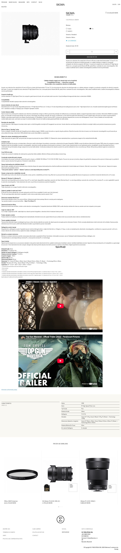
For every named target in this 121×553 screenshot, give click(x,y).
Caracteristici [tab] (6, 403)
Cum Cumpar (36, 529)
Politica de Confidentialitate (12, 538)
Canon (69, 28)
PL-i (93, 28)
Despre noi (6, 529)
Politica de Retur (38, 532)
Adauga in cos (92, 57)
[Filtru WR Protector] (22, 475)
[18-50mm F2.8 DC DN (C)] (60, 475)
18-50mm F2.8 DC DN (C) (51, 501)
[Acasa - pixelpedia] (60, 5)
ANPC (4, 535)
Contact (35, 535)
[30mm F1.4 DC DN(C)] (98, 475)
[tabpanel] (30, 33)
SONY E (70, 31)
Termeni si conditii (9, 532)
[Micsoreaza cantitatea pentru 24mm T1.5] (68, 52)
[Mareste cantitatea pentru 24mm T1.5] (116, 52)
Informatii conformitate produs (9, 389)
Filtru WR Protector (11, 501)
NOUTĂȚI (4, 7)
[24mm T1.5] (30, 33)
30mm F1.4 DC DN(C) (87, 501)
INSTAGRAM (65, 532)
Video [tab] (4, 405)
